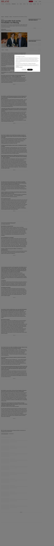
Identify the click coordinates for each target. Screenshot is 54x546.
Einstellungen (24, 69)
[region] (27, 63)
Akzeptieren (30, 69)
